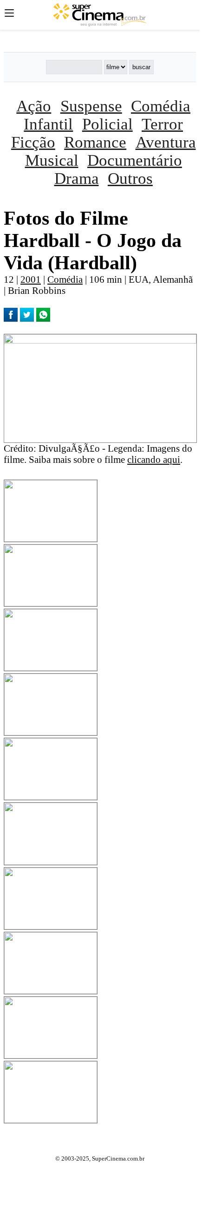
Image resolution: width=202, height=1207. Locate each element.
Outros (130, 178)
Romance (95, 142)
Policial (107, 124)
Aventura (166, 142)
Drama (76, 178)
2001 (30, 279)
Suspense (91, 106)
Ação (33, 106)
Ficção (33, 142)
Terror (162, 124)
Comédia (160, 106)
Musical (51, 160)
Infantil (48, 124)
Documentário (134, 160)
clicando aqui (153, 459)
